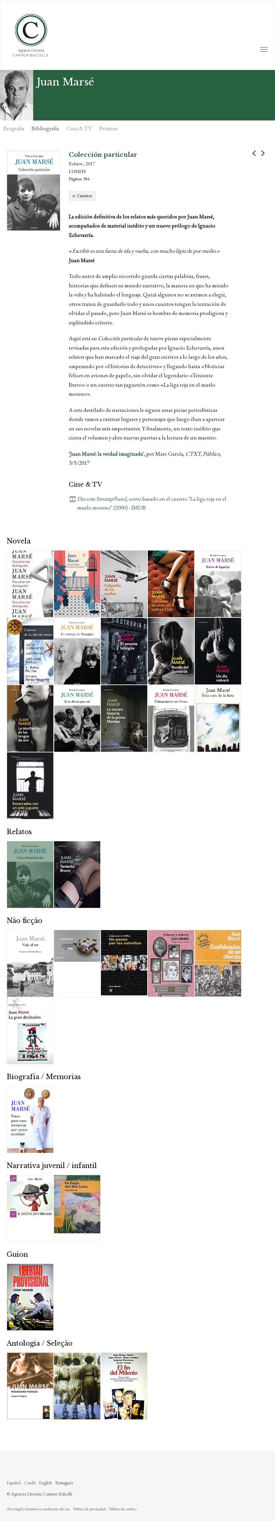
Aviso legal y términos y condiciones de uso (38, 1509)
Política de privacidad (89, 1509)
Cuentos (84, 195)
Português (64, 1483)
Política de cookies (122, 1509)
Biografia (13, 128)
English (45, 1483)
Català (30, 1483)
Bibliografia (45, 128)
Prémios (108, 128)
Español (13, 1483)
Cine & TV (79, 128)
